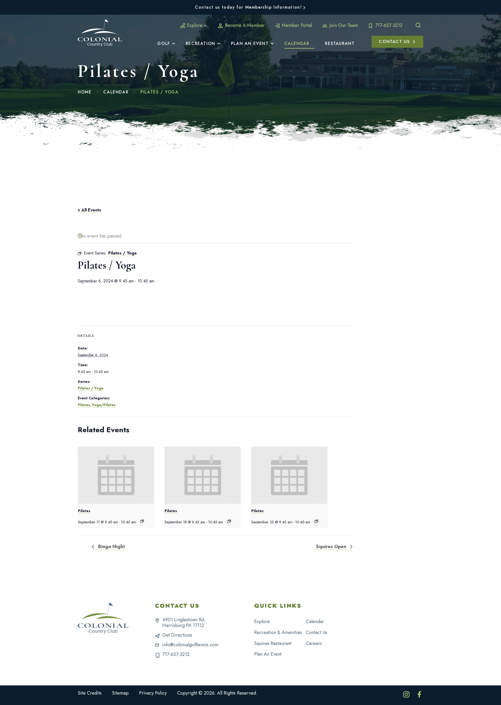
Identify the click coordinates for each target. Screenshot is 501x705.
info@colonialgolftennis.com (190, 644)
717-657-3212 (388, 25)
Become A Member (244, 25)
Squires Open (332, 546)
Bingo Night (111, 546)
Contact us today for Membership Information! (248, 7)
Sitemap (120, 693)
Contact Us (316, 632)
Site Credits (90, 693)
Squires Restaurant (272, 643)
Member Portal (296, 25)
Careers (314, 643)
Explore (194, 25)
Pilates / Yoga (90, 388)
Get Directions (177, 635)
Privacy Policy (153, 693)
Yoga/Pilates (104, 404)
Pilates (84, 404)
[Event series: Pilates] (142, 521)
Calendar (115, 92)
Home (84, 92)
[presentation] (116, 475)
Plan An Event (268, 654)
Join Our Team (343, 25)
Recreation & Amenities (278, 632)
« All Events (89, 210)
